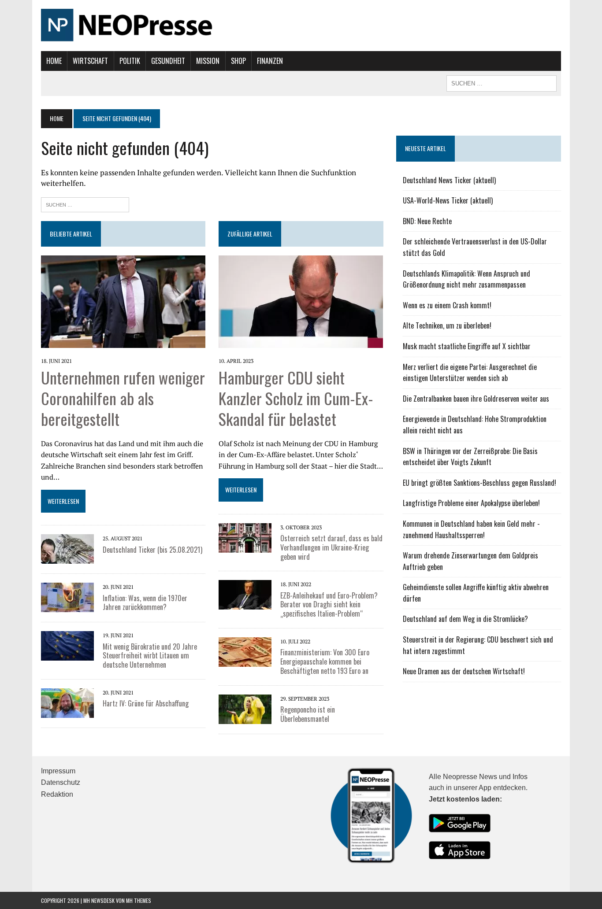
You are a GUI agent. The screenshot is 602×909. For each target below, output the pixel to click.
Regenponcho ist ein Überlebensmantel (307, 714)
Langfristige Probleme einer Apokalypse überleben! (471, 503)
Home (54, 60)
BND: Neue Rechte (427, 221)
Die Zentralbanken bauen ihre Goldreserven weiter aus (476, 398)
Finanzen (270, 60)
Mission (207, 60)
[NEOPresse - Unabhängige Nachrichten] (301, 25)
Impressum (58, 771)
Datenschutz (60, 782)
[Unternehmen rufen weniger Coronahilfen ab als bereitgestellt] (123, 342)
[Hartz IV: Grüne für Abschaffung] (67, 712)
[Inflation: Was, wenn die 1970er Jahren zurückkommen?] (67, 606)
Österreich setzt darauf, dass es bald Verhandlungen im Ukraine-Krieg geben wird (331, 547)
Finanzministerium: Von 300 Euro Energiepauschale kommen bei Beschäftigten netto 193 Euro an (324, 661)
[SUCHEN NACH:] (501, 82)
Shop (238, 60)
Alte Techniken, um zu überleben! (447, 325)
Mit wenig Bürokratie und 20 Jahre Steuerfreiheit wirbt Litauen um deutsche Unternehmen (150, 655)
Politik (129, 60)
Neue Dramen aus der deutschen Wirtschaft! (464, 671)
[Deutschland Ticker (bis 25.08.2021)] (67, 558)
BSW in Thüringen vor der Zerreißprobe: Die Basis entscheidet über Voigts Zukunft (470, 457)
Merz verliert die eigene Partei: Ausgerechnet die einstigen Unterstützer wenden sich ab (470, 373)
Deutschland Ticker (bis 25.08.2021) (152, 549)
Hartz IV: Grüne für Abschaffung (146, 703)
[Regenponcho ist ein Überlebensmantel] (245, 718)
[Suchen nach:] (85, 204)
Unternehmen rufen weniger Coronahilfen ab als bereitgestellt (123, 398)
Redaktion (57, 794)
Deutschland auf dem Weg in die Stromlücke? (465, 618)
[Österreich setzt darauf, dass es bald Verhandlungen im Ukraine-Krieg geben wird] (245, 546)
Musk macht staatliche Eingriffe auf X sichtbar (467, 346)
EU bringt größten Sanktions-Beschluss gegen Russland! (479, 482)
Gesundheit (168, 60)
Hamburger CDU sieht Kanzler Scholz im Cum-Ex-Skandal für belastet (296, 398)
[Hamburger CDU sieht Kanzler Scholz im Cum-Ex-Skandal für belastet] (301, 342)
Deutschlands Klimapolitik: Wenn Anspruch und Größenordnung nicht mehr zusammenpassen (466, 279)
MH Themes (138, 900)
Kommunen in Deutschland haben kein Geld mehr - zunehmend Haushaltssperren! (471, 529)
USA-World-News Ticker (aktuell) (448, 200)
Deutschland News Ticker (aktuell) (449, 180)
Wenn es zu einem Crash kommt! (447, 305)
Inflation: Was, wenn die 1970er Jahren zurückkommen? (145, 603)
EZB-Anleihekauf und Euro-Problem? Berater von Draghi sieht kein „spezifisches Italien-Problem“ (329, 604)
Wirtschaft (90, 60)
